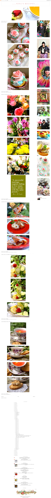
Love (8, 199)
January (16, 449)
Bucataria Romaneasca (24, 482)
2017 (15, 410)
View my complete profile (43, 198)
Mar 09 (17, 441)
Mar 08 (17, 442)
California (4, 394)
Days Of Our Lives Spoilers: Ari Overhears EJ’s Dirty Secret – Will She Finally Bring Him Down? (24, 468)
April (16, 418)
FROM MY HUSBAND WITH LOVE (6, 94)
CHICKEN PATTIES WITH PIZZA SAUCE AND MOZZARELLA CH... (23, 435)
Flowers (4, 199)
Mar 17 (17, 430)
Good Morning (7, 394)
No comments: (6, 91)
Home (18, 396)
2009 (15, 455)
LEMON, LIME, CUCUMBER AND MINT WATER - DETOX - (9, 254)
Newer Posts (2, 396)
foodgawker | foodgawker (25, 470)
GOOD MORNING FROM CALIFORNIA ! (7, 321)
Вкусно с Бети (24, 472)
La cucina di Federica (24, 463)
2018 (15, 409)
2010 (15, 454)
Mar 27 (17, 422)
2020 (15, 407)
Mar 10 (17, 440)
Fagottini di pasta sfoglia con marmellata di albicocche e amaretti (26, 464)
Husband (6, 199)
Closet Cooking (24, 476)
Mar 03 (17, 446)
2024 (15, 404)
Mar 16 (17, 431)
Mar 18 (17, 429)
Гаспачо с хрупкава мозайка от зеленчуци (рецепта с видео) (25, 473)
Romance (13, 199)
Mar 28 (17, 421)
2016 (15, 411)
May (16, 417)
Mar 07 (17, 443)
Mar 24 (17, 424)
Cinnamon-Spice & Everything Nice (24, 457)
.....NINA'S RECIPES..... (25, 3)
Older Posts (34, 396)
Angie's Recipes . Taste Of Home (24, 478)
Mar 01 (17, 447)
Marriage (10, 199)
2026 (15, 402)
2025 (15, 403)
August (16, 415)
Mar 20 (17, 427)
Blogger (27, 497)
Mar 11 (17, 439)
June (16, 416)
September (17, 414)
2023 (15, 405)
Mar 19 (17, 428)
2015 (15, 450)
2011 (15, 453)
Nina (41, 197)
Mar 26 (17, 423)
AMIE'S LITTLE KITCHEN (24, 484)
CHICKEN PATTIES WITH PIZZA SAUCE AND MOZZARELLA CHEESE (11, 201)
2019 (15, 408)
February (16, 448)
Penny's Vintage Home (24, 459)
